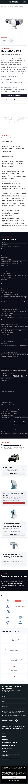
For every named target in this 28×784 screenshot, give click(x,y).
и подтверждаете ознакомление (15, 716)
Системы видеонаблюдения (9, 742)
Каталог (4, 736)
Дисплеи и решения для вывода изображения (10, 759)
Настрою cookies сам (14, 780)
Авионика (4, 751)
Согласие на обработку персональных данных (13, 726)
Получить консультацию (13, 95)
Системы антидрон (7, 748)
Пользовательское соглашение (9, 730)
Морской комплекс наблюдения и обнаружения (11, 755)
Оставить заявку (14, 473)
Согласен (14, 777)
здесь (16, 774)
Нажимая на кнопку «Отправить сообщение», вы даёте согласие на (14, 712)
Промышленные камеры (8, 745)
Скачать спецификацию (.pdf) (14, 99)
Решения (4, 733)
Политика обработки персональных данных (12, 728)
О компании (5, 739)
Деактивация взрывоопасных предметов (13, 762)
